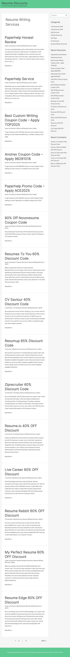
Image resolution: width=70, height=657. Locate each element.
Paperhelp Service (19, 79)
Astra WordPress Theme (45, 652)
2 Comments (8, 308)
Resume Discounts (15, 3)
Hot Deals (16, 393)
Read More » (8, 66)
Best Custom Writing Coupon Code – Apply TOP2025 (22, 120)
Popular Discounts (22, 262)
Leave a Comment (10, 46)
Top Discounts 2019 (57, 26)
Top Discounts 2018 (57, 29)
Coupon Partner (58, 652)
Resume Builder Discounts (25, 560)
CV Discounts (18, 308)
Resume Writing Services (24, 46)
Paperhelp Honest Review (59, 54)
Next (44, 641)
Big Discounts (21, 226)
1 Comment (8, 349)
